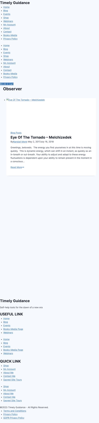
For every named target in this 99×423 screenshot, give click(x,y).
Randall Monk (20, 141)
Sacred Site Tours (12, 379)
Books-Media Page (13, 329)
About (6, 28)
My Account (9, 24)
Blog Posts (16, 132)
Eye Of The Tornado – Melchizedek (41, 137)
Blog (5, 10)
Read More (17, 167)
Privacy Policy (10, 38)
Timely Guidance (15, 3)
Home (6, 7)
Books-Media (10, 35)
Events (6, 14)
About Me (8, 372)
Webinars (8, 21)
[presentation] (51, 112)
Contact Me (9, 376)
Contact (7, 31)
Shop (6, 17)
